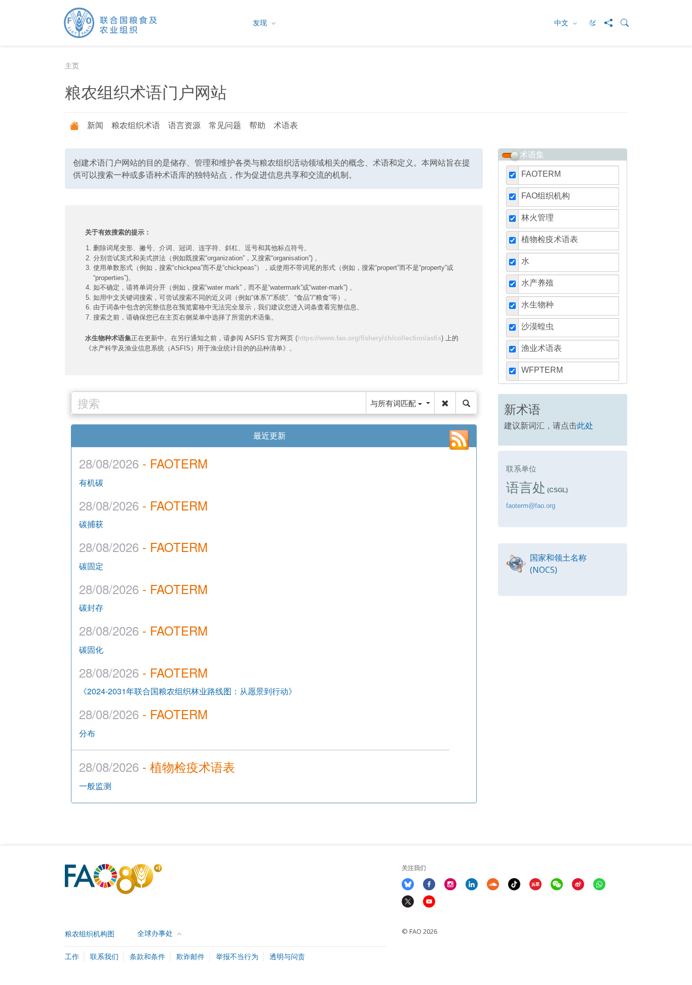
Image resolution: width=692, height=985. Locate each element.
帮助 (257, 125)
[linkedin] (472, 883)
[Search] (620, 23)
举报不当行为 (237, 956)
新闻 (95, 125)
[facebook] (429, 883)
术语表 (286, 125)
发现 (261, 22)
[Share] (604, 23)
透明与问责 (287, 956)
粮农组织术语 (135, 125)
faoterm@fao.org (530, 505)
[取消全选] (515, 155)
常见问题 (225, 125)
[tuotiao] (535, 883)
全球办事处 (156, 933)
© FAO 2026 (419, 931)
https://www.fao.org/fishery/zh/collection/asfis (369, 338)
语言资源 (184, 125)
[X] (408, 900)
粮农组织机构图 (89, 933)
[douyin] (514, 883)
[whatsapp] (599, 883)
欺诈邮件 (190, 956)
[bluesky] (408, 883)
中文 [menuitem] (562, 22)
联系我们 (104, 956)
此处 (585, 425)
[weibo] (578, 883)
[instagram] (450, 883)
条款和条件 (147, 956)
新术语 (522, 408)
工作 (72, 956)
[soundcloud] (493, 883)
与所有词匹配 (394, 403)
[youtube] (429, 900)
